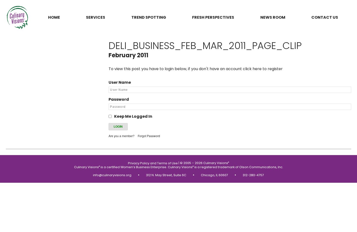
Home (54, 17)
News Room (272, 17)
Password (119, 99)
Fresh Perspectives (213, 17)
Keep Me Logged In (133, 116)
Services (95, 17)
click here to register (263, 69)
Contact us (324, 17)
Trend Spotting (148, 17)
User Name (120, 82)
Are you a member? (122, 136)
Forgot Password (149, 136)
